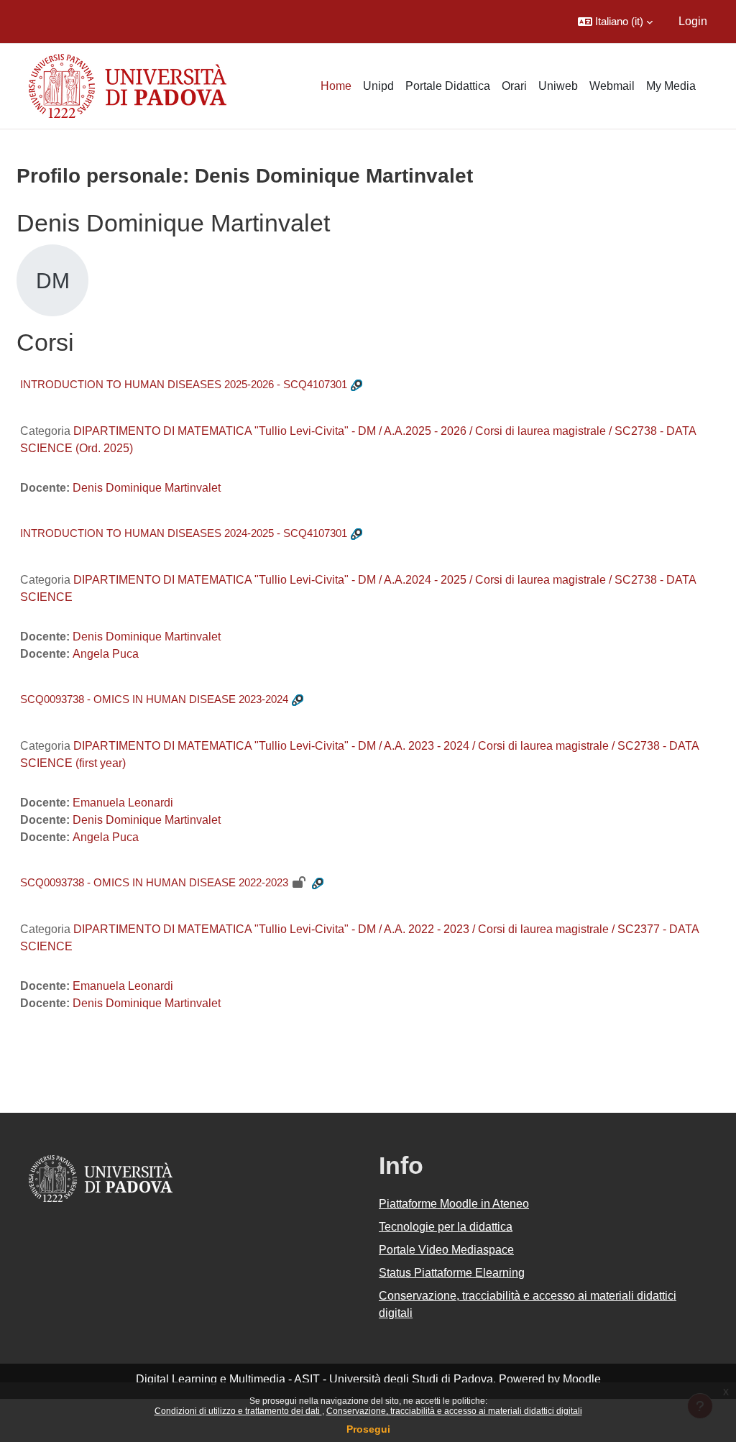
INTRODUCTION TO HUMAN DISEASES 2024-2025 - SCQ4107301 (183, 533)
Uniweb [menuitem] (558, 86)
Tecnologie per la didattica (445, 1227)
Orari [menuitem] (514, 86)
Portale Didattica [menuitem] (447, 86)
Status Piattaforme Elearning (452, 1273)
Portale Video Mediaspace (446, 1250)
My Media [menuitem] (671, 86)
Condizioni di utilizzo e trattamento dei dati (238, 1411)
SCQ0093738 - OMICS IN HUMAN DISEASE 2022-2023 (154, 882)
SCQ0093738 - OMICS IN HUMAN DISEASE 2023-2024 (154, 699)
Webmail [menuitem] (612, 86)
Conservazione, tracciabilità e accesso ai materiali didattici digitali (454, 1411)
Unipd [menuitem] (378, 86)
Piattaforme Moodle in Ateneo (454, 1204)
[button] (615, 21)
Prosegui (368, 1429)
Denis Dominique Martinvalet (147, 488)
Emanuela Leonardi (123, 802)
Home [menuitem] (336, 86)
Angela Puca (106, 654)
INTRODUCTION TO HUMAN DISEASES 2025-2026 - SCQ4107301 (183, 384)
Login (692, 21)
